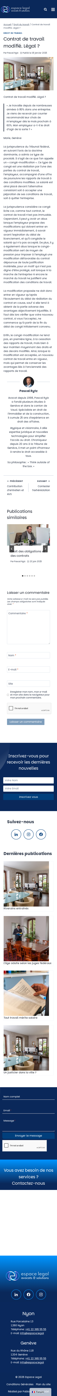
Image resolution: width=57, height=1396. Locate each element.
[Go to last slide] (11, 548)
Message (9, 1121)
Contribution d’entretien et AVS (15, 488)
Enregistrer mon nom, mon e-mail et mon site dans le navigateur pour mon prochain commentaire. (30, 694)
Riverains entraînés (16, 908)
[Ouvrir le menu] (53, 9)
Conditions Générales (19, 1384)
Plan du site (43, 1384)
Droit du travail (13, 33)
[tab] (22, 576)
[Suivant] (45, 548)
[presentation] (28, 535)
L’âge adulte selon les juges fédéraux (27, 963)
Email (7, 1110)
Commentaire (18, 613)
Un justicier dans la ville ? (20, 1072)
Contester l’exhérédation (41, 486)
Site (10, 683)
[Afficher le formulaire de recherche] (45, 9)
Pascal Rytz (12, 53)
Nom (12, 655)
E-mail (13, 669)
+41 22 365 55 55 (35, 1329)
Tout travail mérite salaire (20, 1018)
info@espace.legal (32, 1333)
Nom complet (12, 1096)
